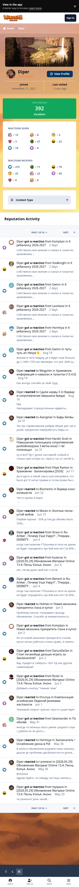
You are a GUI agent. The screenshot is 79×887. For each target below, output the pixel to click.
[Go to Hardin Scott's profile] (11, 439)
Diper (20, 241)
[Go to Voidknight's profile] (11, 263)
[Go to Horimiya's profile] (11, 328)
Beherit (57, 579)
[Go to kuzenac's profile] (11, 558)
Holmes (44, 604)
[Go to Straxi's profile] (11, 533)
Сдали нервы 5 (50, 392)
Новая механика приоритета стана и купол (46, 606)
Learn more (7, 6)
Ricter (56, 676)
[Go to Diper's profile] (11, 371)
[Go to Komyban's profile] (11, 242)
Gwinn (56, 284)
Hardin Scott (60, 439)
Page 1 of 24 (37, 232)
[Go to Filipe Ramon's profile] (11, 468)
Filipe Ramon (60, 468)
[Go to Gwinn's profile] (11, 285)
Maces (44, 511)
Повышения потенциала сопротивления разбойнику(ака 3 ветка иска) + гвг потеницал (45, 446)
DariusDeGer (60, 651)
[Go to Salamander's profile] (11, 719)
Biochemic (46, 489)
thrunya (45, 697)
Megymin (46, 371)
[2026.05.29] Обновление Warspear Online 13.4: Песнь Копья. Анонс (46, 563)
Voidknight (59, 263)
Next (65, 232)
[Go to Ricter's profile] (11, 676)
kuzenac (57, 557)
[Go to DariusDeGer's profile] (11, 651)
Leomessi (58, 306)
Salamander (60, 718)
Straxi (56, 532)
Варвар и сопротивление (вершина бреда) (45, 394)
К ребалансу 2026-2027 (44, 243)
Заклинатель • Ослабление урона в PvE (46, 742)
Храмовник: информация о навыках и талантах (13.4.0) (46, 372)
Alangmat (46, 417)
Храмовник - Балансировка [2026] (40, 471)
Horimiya (58, 328)
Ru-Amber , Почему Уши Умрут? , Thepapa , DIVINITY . (44, 536)
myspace (58, 787)
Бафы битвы (65, 417)
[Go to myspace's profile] (11, 787)
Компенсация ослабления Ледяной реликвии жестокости (45, 700)
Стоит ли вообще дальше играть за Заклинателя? (41, 656)
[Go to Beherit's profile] (11, 579)
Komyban (58, 241)
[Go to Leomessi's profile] (11, 306)
